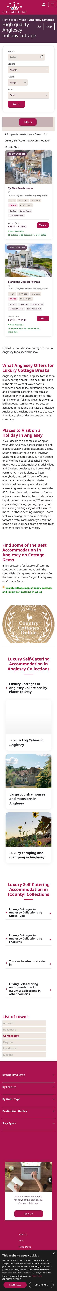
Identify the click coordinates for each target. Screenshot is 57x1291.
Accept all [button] (15, 1284)
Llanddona (9, 1048)
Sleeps (11, 77)
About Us (23, 1234)
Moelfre (8, 1055)
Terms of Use (25, 1246)
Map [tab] (49, 26)
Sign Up (28, 1214)
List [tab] (39, 26)
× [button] (53, 1253)
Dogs (10, 89)
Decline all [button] (41, 1284)
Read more (37, 1276)
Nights (11, 64)
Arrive (11, 51)
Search (16, 104)
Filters (28, 122)
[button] (28, 1279)
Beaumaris (9, 1029)
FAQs (21, 1240)
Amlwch (8, 1023)
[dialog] (28, 1270)
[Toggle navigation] (52, 4)
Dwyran (8, 1042)
